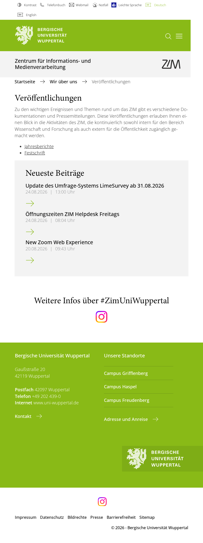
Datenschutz (52, 517)
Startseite (25, 82)
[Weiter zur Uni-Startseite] (49, 35)
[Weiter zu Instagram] (101, 317)
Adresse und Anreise (126, 419)
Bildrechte (77, 517)
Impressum (25, 517)
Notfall (103, 5)
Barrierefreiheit (121, 517)
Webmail (82, 5)
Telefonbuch (56, 5)
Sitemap (147, 517)
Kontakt (24, 416)
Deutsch (160, 5)
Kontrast (30, 5)
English (31, 15)
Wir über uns (64, 82)
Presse (96, 517)
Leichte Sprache (130, 5)
